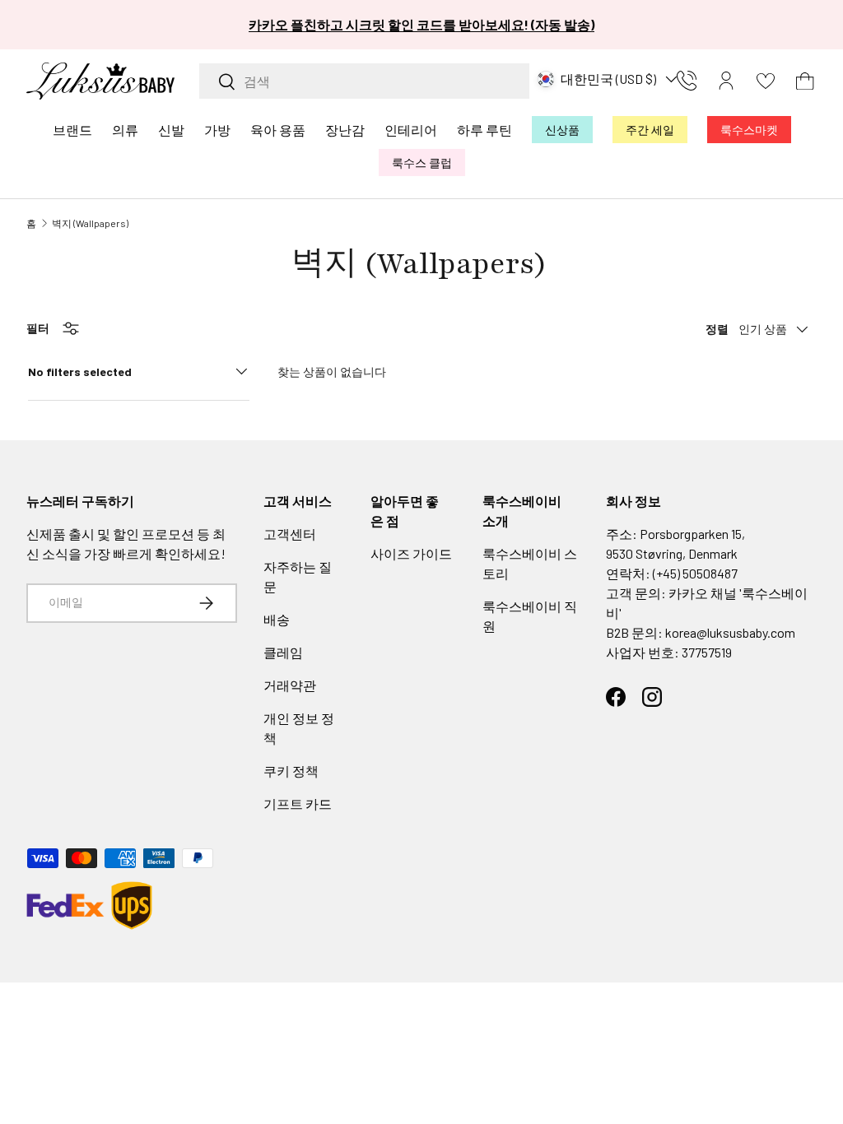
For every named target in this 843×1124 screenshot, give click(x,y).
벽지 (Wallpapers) (90, 223)
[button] (805, 80)
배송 (276, 619)
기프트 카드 (297, 803)
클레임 (283, 652)
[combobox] (364, 81)
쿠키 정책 (291, 770)
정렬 (717, 329)
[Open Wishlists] (765, 81)
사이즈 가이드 (411, 553)
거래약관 (289, 685)
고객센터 (289, 533)
